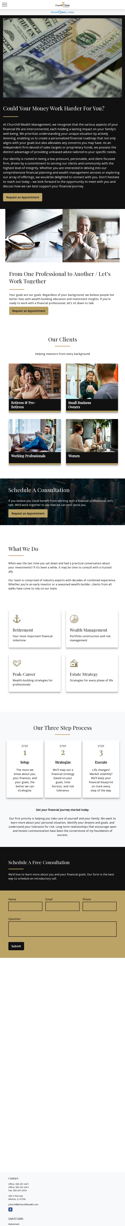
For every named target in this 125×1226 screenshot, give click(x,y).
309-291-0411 (22, 1184)
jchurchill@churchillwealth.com (23, 1204)
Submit (16, 946)
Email (49, 899)
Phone (87, 899)
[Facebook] (10, 1209)
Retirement (13, 1224)
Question (14, 919)
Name (12, 899)
